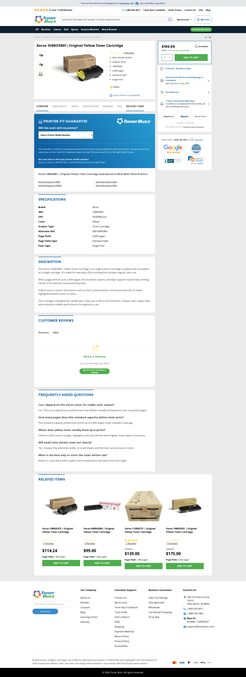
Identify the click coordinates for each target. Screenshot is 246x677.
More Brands (109, 29)
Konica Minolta (90, 29)
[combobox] (116, 19)
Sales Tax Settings (158, 597)
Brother (46, 29)
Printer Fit (60, 106)
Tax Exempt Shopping (160, 612)
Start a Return (122, 617)
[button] (196, 160)
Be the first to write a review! (94, 371)
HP (37, 29)
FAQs (117, 621)
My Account (183, 19)
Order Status (175, 10)
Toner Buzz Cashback (154, 10)
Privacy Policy (122, 641)
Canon (57, 29)
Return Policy (122, 636)
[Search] (170, 19)
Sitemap (84, 621)
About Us (85, 597)
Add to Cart (61, 563)
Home (37, 37)
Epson (74, 29)
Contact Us (190, 10)
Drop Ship (154, 617)
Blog (208, 10)
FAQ (201, 10)
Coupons (85, 607)
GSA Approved (156, 602)
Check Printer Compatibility (126, 95)
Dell (66, 29)
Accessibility (121, 646)
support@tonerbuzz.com (200, 626)
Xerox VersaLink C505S (90, 37)
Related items (135, 106)
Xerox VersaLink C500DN (50, 185)
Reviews (108, 106)
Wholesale (154, 607)
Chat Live (198, 139)
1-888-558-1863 (195, 613)
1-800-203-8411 (195, 608)
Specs (74, 106)
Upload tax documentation (193, 127)
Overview (42, 106)
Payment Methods (124, 631)
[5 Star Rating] (173, 149)
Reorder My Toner (201, 29)
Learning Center (89, 617)
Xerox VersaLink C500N (49, 182)
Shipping (119, 626)
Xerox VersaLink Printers (63, 37)
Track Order (121, 612)
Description (91, 106)
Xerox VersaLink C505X (106, 182)
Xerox (46, 37)
